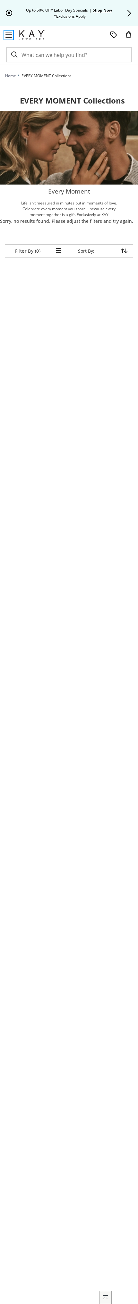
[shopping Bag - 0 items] (131, 37)
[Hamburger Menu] (9, 35)
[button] (129, 13)
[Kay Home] (32, 35)
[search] (14, 55)
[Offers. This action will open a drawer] (113, 35)
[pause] (9, 13)
